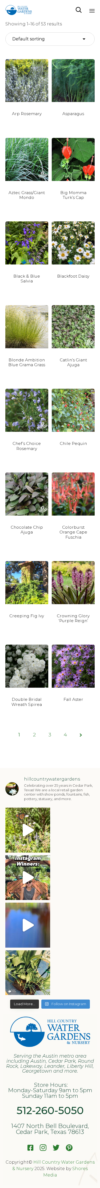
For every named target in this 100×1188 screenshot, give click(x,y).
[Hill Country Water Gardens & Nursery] (18, 10)
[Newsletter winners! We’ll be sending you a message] (27, 877)
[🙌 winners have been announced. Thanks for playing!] (27, 972)
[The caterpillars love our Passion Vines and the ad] (27, 830)
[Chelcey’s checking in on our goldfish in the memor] (27, 925)
